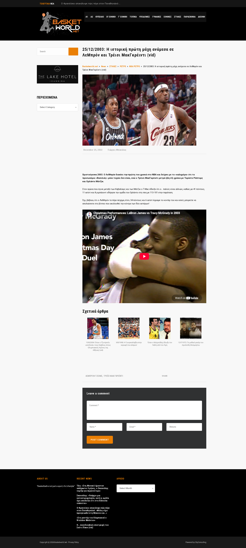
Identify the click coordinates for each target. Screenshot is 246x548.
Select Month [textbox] (126, 488)
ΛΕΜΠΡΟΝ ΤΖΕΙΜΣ (94, 376)
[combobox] (57, 107)
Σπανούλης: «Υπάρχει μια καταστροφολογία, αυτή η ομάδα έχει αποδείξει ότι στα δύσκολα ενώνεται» (93, 499)
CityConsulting (200, 542)
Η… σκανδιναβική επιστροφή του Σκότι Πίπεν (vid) (92, 526)
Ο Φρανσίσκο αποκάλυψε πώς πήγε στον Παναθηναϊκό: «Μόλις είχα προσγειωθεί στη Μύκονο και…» (93, 510)
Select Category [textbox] (47, 107)
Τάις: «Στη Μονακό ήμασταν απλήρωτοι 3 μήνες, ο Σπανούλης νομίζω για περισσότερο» (92, 488)
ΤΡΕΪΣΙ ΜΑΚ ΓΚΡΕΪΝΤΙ (113, 376)
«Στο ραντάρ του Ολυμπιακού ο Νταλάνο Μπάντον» (92, 519)
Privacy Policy (73, 542)
